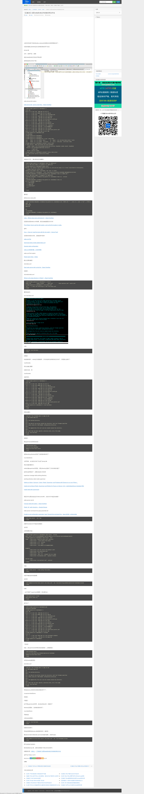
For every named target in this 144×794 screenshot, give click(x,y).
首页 (33, 2)
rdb (31, 758)
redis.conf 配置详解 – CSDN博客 (32, 250)
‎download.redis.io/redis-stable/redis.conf (34, 243)
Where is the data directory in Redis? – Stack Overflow (38, 278)
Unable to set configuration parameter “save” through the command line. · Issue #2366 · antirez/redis (50, 514)
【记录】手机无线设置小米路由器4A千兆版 (36, 773)
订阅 (118, 2)
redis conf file (27, 239)
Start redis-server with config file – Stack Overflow (37, 267)
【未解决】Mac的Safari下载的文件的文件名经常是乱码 (39, 782)
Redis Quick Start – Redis (31, 257)
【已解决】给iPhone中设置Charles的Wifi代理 (71, 785)
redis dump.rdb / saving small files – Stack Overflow (37, 105)
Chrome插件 (98, 73)
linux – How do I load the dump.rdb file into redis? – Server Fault (41, 232)
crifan (31, 15)
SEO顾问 (97, 76)
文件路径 (38, 758)
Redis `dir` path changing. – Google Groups (35, 507)
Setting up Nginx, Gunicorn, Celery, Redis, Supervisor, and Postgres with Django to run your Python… (51, 482)
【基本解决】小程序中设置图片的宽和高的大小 (72, 780)
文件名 (34, 758)
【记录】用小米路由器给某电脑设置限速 (70, 782)
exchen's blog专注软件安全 (113, 73)
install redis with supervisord (31, 489)
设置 (42, 758)
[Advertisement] (45, 28)
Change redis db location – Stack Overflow (35, 503)
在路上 (26, 2)
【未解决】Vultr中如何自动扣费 (33, 778)
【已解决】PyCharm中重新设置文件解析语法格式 (39, 766)
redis (43, 9)
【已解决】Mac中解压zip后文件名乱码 (70, 773)
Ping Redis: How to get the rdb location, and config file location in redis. (43, 225)
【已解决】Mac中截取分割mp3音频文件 (79, 766)
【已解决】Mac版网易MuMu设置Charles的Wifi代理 (73, 778)
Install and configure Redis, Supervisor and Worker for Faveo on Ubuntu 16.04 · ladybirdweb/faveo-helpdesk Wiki (54, 486)
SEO (63, 790)
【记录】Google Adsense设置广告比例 (35, 780)
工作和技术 (34, 9)
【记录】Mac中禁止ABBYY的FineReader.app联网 (72, 776)
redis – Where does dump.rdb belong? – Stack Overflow (39, 218)
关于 (45, 2)
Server (39, 9)
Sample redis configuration (31, 246)
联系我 (38, 2)
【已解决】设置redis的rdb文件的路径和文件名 (39, 13)
